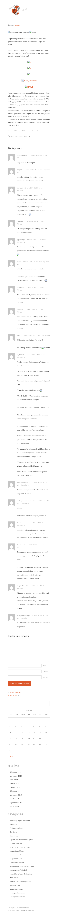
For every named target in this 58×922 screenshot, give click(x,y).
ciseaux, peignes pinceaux (20, 820)
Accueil (17, 25)
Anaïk (19, 544)
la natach (20, 287)
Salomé (20, 188)
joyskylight (21, 239)
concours (13, 824)
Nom (45, 666)
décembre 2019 (16, 791)
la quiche (20, 585)
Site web (45, 677)
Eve (18, 335)
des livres (13, 832)
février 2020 (14, 783)
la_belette (20, 354)
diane (19, 261)
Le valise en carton (17, 862)
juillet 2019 (14, 806)
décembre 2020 (16, 772)
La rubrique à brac (17, 851)
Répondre (20, 158)
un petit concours (16, 889)
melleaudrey (22, 155)
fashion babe (36, 131)
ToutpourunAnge (23, 615)
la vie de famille (16, 854)
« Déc (11, 756)
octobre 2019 (15, 798)
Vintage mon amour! (17, 896)
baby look (27, 136)
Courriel (46, 671)
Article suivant (12, 695)
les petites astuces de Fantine (21, 874)
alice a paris (19, 136)
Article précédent (15, 692)
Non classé (14, 877)
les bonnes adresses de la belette (22, 866)
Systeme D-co (15, 885)
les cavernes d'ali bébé (18, 870)
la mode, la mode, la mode (20, 847)
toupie (19, 169)
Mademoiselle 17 (23, 482)
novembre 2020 (16, 776)
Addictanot (21, 522)
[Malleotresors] (29, 10)
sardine (20, 309)
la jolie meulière (16, 843)
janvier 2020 (15, 787)
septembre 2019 (16, 802)
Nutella (20, 221)
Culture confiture (16, 828)
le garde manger (16, 858)
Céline (24, 131)
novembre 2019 (16, 795)
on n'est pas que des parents (20, 881)
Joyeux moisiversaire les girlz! (21, 839)
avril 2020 (14, 779)
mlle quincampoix (24, 500)
